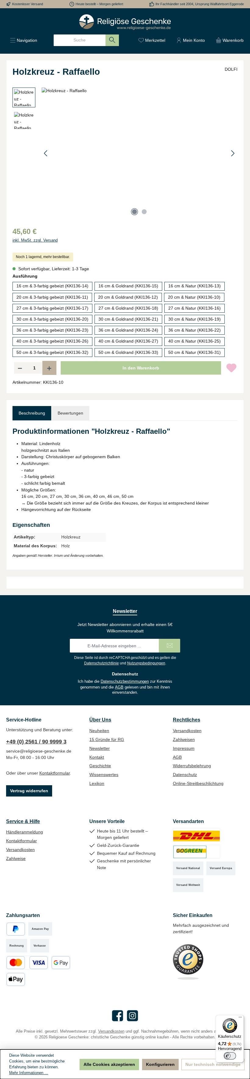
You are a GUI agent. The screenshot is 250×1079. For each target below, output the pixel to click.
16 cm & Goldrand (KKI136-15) (128, 285)
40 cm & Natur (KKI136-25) (194, 341)
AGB (119, 687)
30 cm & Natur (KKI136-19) (194, 319)
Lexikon (96, 783)
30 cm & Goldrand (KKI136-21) (128, 319)
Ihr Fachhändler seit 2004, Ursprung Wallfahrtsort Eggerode (199, 4)
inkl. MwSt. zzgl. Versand (35, 240)
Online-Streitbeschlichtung (198, 783)
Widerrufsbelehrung (192, 765)
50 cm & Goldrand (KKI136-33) (128, 352)
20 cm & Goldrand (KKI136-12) (128, 297)
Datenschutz (185, 774)
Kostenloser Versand (27, 4)
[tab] (31, 413)
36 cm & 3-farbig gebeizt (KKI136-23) (52, 330)
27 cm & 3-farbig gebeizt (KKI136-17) (52, 308)
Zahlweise (16, 858)
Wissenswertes (103, 774)
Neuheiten (99, 730)
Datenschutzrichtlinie (101, 663)
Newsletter (99, 748)
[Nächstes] (232, 153)
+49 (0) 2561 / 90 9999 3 (36, 742)
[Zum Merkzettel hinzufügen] (231, 368)
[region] (125, 153)
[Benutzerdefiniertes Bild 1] (196, 835)
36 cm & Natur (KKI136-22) (194, 330)
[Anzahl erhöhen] (49, 368)
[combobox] (79, 40)
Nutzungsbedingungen (146, 663)
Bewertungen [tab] (70, 413)
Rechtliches (186, 719)
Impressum (184, 748)
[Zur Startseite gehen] (125, 22)
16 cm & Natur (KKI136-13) (194, 285)
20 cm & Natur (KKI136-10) (194, 297)
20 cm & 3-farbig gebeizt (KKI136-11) (52, 297)
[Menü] (240, 1018)
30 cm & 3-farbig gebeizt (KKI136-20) (52, 319)
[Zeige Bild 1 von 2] (134, 211)
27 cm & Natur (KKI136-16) (194, 308)
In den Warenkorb (141, 367)
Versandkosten (187, 730)
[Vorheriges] (46, 153)
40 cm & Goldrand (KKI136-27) (128, 341)
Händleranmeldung (24, 831)
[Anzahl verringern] (20, 368)
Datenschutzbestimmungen (125, 681)
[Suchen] (112, 40)
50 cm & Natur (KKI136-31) (194, 352)
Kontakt (96, 757)
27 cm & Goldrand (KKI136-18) (128, 308)
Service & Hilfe (23, 821)
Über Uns (100, 719)
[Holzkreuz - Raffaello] (139, 153)
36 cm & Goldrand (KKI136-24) (128, 330)
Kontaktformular (54, 773)
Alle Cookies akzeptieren (109, 1064)
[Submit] (169, 646)
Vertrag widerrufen (29, 790)
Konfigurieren (160, 1064)
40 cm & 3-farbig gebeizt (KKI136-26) (52, 341)
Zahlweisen (184, 739)
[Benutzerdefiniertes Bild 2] (196, 851)
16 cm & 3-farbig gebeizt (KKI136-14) (52, 285)
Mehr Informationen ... (28, 1073)
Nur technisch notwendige (213, 1064)
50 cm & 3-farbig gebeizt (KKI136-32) (52, 352)
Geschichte (100, 765)
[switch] (230, 1055)
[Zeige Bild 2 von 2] (144, 211)
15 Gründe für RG (106, 739)
